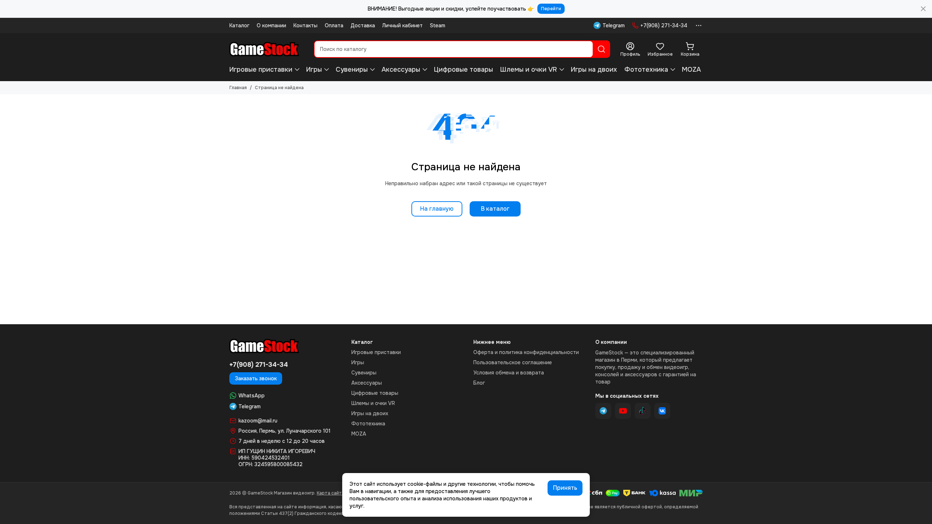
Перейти (551, 9)
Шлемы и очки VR (528, 70)
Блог (479, 383)
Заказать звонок (256, 378)
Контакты (305, 25)
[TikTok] (643, 411)
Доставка (363, 25)
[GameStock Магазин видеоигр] (264, 49)
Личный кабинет (402, 25)
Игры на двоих (594, 70)
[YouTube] (623, 411)
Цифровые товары (463, 70)
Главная (238, 88)
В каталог (495, 209)
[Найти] (601, 49)
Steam (437, 25)
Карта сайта (330, 493)
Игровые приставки (260, 70)
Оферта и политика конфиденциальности (526, 352)
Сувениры (352, 70)
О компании (271, 25)
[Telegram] (603, 411)
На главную (437, 209)
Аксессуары (401, 70)
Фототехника (646, 70)
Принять (565, 488)
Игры (314, 70)
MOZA (691, 70)
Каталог (239, 25)
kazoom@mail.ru (257, 420)
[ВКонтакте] (662, 411)
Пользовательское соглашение (512, 362)
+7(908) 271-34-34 (663, 25)
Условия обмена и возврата (508, 372)
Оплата (334, 25)
